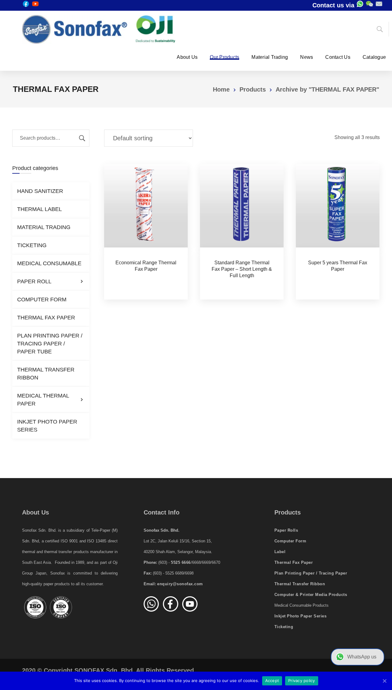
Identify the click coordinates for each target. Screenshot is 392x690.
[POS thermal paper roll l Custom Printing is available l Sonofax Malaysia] (98, 29)
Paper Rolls (286, 530)
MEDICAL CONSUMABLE (49, 263)
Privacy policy (301, 680)
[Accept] (384, 681)
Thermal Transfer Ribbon (299, 584)
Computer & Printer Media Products (310, 594)
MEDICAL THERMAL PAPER (43, 400)
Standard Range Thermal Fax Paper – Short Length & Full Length (242, 269)
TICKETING (32, 245)
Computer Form (290, 541)
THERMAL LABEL (39, 209)
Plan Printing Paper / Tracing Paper (310, 573)
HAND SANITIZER (40, 191)
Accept (272, 680)
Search (82, 138)
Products (252, 89)
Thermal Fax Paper (293, 562)
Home (221, 89)
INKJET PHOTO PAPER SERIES (47, 426)
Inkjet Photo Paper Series (300, 616)
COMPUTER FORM (41, 299)
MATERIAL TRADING (43, 227)
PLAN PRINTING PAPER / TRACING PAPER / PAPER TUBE (49, 344)
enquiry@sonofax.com (180, 584)
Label (280, 551)
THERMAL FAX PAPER (46, 318)
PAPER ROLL (34, 281)
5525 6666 (181, 562)
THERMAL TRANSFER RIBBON (45, 374)
